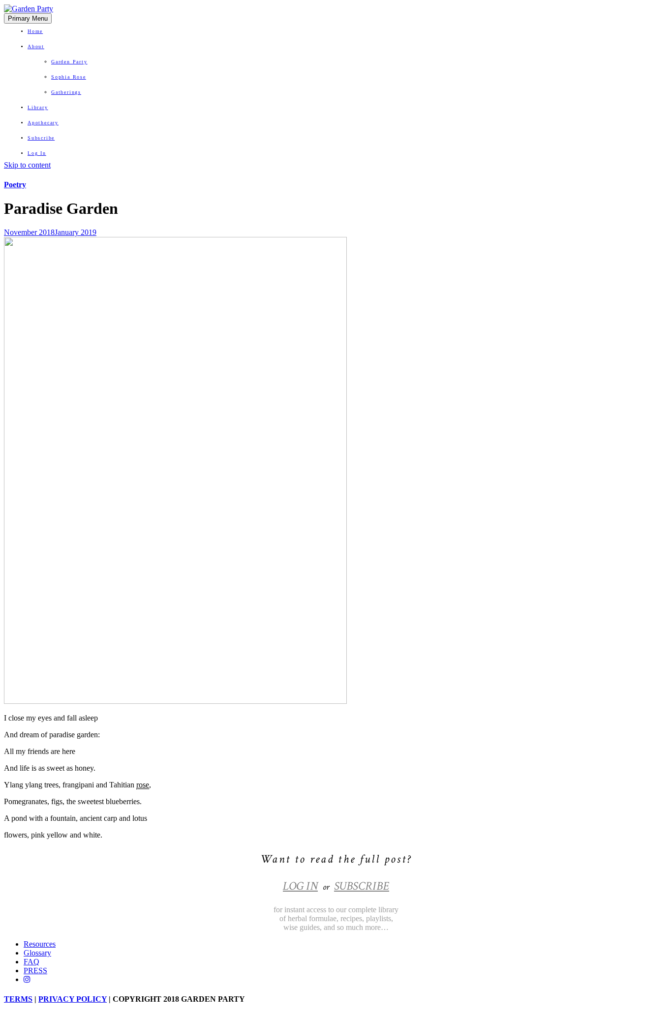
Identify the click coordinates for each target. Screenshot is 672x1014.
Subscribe (41, 138)
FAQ (31, 961)
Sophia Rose (68, 77)
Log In (37, 153)
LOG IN (300, 886)
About (36, 46)
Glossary (37, 953)
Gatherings (66, 92)
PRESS (35, 970)
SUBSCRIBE (361, 886)
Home (35, 31)
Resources (40, 944)
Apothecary (43, 122)
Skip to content (27, 165)
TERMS (18, 999)
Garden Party (69, 61)
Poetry (15, 184)
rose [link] (142, 785)
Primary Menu (28, 18)
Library (38, 107)
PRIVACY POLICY (72, 999)
